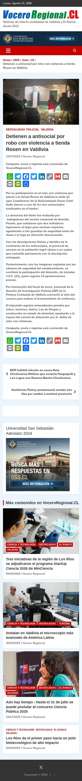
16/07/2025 (13, 716)
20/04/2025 (13, 748)
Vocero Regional (34, 156)
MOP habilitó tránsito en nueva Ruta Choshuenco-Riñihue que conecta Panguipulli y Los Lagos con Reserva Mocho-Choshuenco (42, 373)
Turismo (64, 623)
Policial (32, 129)
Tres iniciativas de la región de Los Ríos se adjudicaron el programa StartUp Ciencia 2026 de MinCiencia (40, 563)
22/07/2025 (13, 156)
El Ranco (65, 544)
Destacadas (15, 129)
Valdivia (47, 129)
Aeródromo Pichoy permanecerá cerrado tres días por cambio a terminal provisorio (41, 391)
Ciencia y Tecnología (21, 544)
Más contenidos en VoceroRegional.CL (42, 503)
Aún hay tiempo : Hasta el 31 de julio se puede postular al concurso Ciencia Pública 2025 (39, 706)
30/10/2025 (13, 643)
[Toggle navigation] (8, 50)
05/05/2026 (13, 573)
